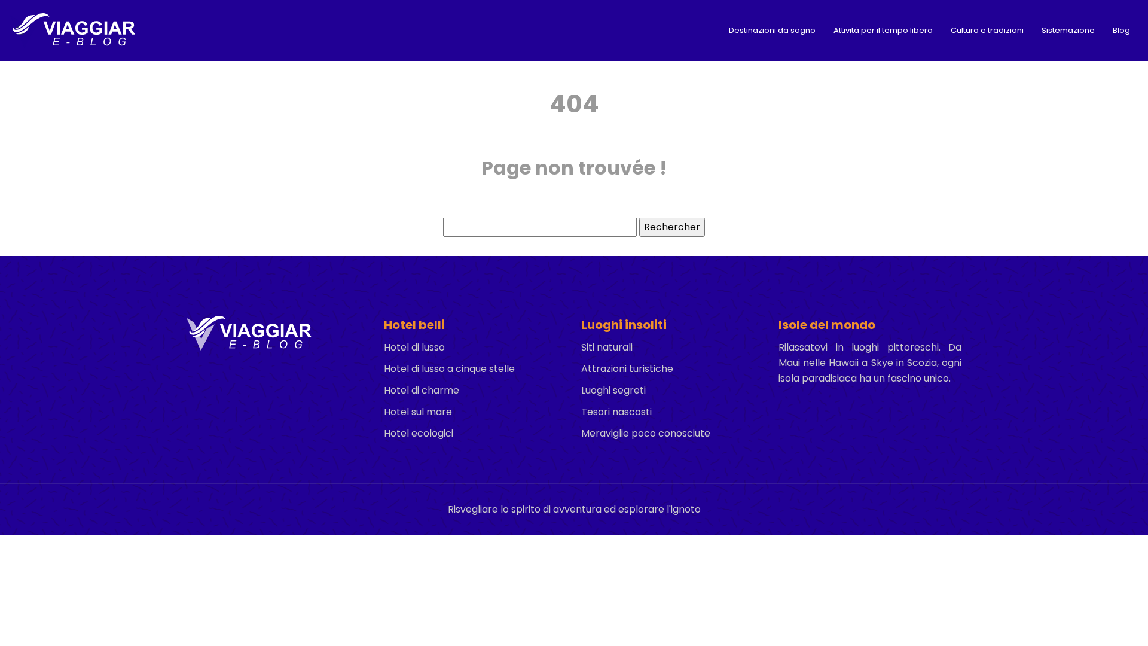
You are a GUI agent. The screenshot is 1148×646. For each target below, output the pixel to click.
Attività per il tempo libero (883, 30)
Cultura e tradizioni (987, 30)
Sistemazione (1068, 30)
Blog (1121, 30)
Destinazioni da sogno (772, 30)
